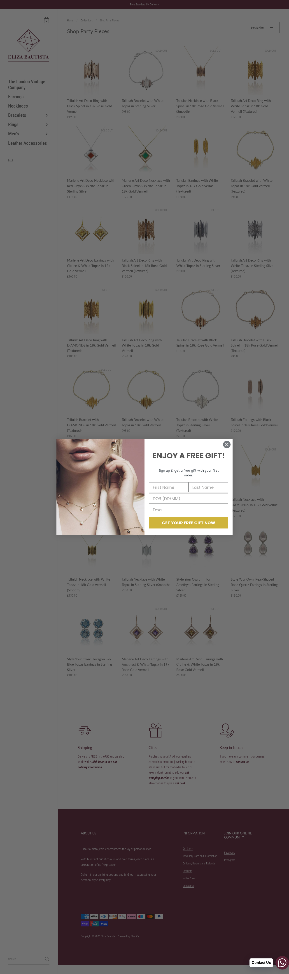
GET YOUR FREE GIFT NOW (188, 523)
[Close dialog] (227, 444)
